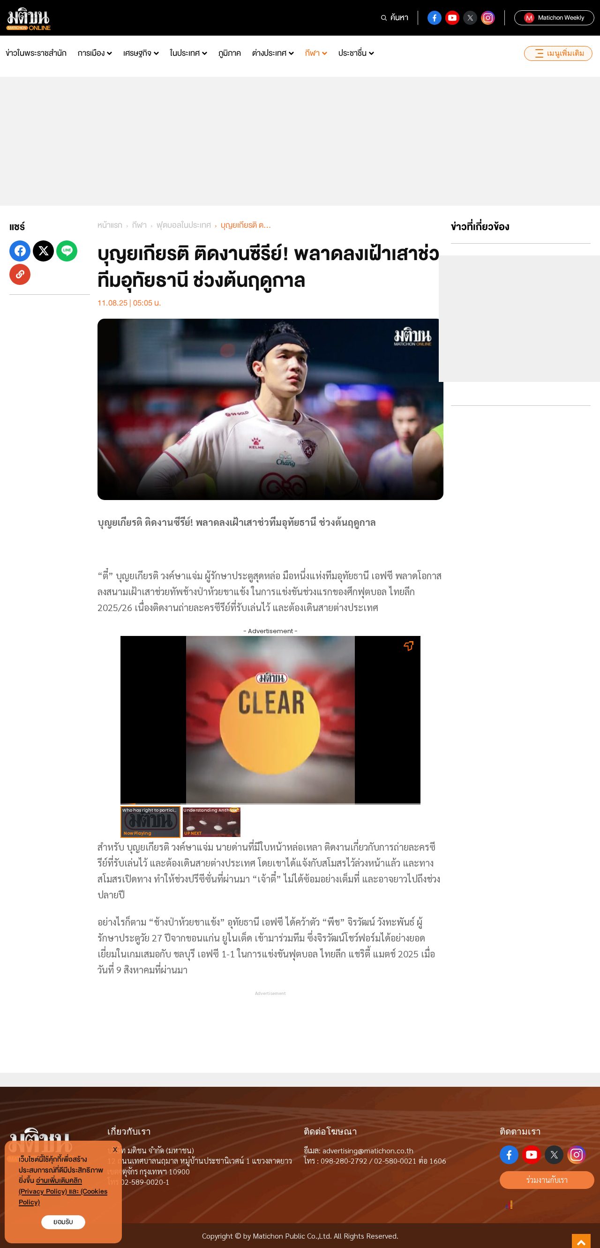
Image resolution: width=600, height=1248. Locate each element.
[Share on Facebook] (19, 251)
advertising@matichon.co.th (367, 1150)
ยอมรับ (63, 1222)
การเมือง (91, 53)
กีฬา (312, 53)
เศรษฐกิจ (137, 53)
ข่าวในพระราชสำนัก (36, 53)
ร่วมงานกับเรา (547, 1180)
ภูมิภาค (229, 53)
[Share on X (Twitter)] (43, 251)
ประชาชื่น (352, 53)
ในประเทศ (185, 53)
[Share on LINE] (66, 251)
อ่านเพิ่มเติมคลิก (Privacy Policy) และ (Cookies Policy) (63, 1191)
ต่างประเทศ (269, 53)
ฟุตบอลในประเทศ (184, 225)
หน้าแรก (110, 225)
